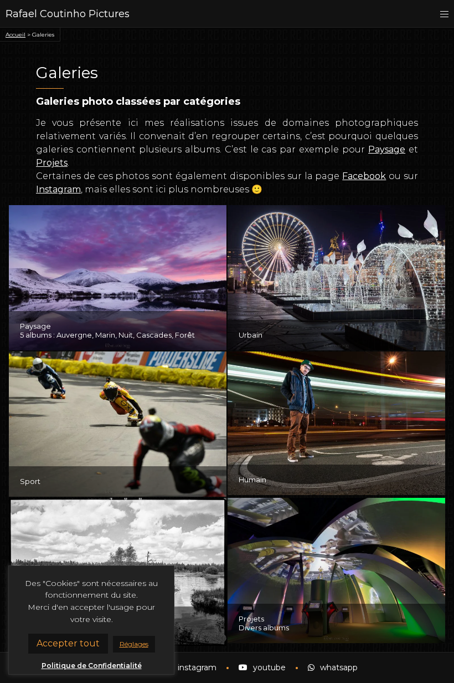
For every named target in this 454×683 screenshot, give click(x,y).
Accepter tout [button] (68, 643)
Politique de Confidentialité (92, 665)
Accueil (15, 34)
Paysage (386, 149)
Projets (52, 162)
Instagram (58, 189)
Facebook (364, 176)
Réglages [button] (134, 644)
